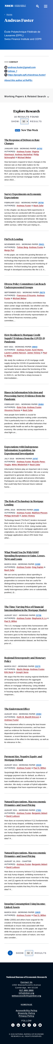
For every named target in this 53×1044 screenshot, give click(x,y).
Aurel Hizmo (37, 350)
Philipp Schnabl (11, 516)
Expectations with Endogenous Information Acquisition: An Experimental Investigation (21, 450)
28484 (41, 404)
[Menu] (46, 6)
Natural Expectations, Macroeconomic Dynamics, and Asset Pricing (25, 803)
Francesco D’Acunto (26, 295)
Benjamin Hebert (39, 813)
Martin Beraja (23, 669)
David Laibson (13, 816)
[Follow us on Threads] (29, 1025)
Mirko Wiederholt (20, 465)
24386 (37, 564)
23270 (37, 666)
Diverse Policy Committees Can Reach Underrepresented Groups (25, 285)
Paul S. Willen (10, 621)
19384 (38, 714)
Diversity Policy (26, 1013)
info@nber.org (26, 993)
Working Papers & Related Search (25, 96)
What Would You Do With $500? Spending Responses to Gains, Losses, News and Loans (24, 555)
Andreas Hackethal (23, 154)
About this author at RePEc (18, 80)
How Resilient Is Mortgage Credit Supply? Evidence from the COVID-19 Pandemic (24, 338)
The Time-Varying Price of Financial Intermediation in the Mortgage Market (25, 608)
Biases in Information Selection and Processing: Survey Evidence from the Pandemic (24, 396)
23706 (38, 615)
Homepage (26, 1004)
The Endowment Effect (17, 708)
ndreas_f (12, 71)
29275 (42, 292)
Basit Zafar (38, 205)
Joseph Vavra (22, 672)
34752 (39, 148)
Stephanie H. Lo (39, 618)
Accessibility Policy (26, 1010)
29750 (41, 203)
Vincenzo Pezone (12, 410)
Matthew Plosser (39, 513)
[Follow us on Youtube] (40, 1025)
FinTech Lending (13, 239)
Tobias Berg (22, 247)
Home (9, 14)
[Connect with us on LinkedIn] (18, 1025)
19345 (38, 765)
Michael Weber (24, 157)
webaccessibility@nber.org (26, 996)
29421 (41, 244)
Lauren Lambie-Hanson (15, 353)
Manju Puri (9, 250)
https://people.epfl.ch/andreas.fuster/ (27, 75)
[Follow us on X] (13, 1025)
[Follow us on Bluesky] (23, 1025)
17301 (38, 810)
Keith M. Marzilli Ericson (28, 717)
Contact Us (27, 982)
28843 (34, 347)
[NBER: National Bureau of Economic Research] (15, 6)
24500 (36, 510)
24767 (35, 459)
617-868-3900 (26, 990)
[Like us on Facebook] (34, 1025)
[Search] (37, 6)
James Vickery (33, 353)
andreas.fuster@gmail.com (22, 67)
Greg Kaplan (37, 567)
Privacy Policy (26, 1016)
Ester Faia (21, 407)
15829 (37, 912)
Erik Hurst (8, 672)
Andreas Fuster (24, 151)
